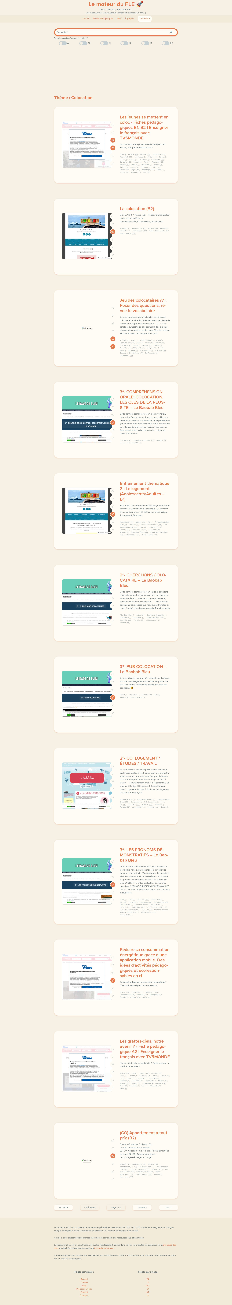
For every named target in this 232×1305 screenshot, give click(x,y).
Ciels (134, 1073)
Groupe (146, 345)
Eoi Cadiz (133, 902)
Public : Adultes (127, 233)
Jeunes (157, 164)
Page (135, 170)
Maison (162, 1081)
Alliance (145, 154)
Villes (123, 1088)
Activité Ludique (147, 340)
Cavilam (151, 157)
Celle (123, 899)
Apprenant (126, 157)
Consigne (125, 162)
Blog (119, 19)
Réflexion (138, 353)
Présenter (160, 350)
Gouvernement (138, 530)
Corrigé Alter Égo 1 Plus (155, 617)
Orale (164, 807)
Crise (123, 1076)
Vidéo (124, 697)
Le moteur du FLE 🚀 (116, 4)
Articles (159, 343)
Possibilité (134, 1086)
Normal (135, 997)
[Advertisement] (116, 66)
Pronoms (147, 910)
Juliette (124, 167)
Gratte (130, 1078)
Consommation (127, 995)
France (124, 164)
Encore (165, 1076)
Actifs (123, 154)
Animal (149, 343)
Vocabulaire (126, 355)
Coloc (132, 159)
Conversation (140, 231)
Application (137, 992)
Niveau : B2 (157, 1169)
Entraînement (155, 527)
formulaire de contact (104, 1248)
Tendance (136, 172)
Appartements (158, 154)
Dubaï (155, 1076)
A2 (113, 155)
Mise (156, 167)
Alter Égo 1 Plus (127, 615)
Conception (157, 159)
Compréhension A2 (146, 799)
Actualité (125, 228)
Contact (84, 1292)
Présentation (146, 350)
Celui (131, 899)
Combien (133, 525)
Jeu (123, 348)
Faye (146, 162)
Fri (122, 1078)
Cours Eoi (125, 620)
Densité (133, 1076)
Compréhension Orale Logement (144, 802)
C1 (112, 132)
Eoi (123, 902)
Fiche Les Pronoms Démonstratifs (148, 905)
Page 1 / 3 (116, 1207)
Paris (123, 1086)
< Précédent (89, 1207)
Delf (143, 527)
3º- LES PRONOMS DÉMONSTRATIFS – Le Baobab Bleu (144, 855)
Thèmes (124, 623)
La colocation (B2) (137, 209)
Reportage (148, 170)
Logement (154, 530)
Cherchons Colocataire (156, 615)
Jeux (132, 348)
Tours (144, 1086)
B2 (113, 140)
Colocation (143, 159)
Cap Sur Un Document (143, 1167)
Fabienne (159, 804)
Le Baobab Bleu (154, 907)
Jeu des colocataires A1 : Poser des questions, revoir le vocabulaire (143, 305)
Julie (141, 348)
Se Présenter (151, 353)
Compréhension (127, 799)
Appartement (126, 1167)
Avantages (140, 157)
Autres (140, 615)
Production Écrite (139, 532)
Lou (160, 348)
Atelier (164, 228)
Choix (123, 159)
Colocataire (125, 617)
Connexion (145, 19)
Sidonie (160, 170)
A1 (112, 163)
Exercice (147, 804)
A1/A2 (134, 340)
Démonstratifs (157, 899)
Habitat (135, 164)
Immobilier (146, 164)
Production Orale (158, 532)
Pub (156, 695)
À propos (129, 19)
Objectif (135, 1083)
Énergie (124, 997)
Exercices (146, 902)
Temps (124, 172)
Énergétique (156, 995)
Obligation (160, 1083)
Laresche (124, 1081)
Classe (144, 1073)
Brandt (123, 695)
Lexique (151, 348)
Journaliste (154, 1078)
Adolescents (138, 228)
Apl (150, 522)
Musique (133, 350)
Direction (142, 995)
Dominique (144, 1076)
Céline (162, 157)
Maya (123, 350)
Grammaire (138, 907)
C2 (113, 124)
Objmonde (148, 1083)
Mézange (145, 167)
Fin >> (168, 1207)
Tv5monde (155, 1086)
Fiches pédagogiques (103, 19)
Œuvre (124, 170)
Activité (133, 154)
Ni (122, 443)
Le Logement (152, 620)
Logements (150, 1081)
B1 (112, 147)
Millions (124, 532)
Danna (136, 345)
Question (125, 353)
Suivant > (142, 1207)
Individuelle (141, 1078)
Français (161, 440)
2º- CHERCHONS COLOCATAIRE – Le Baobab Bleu (143, 580)
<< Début (63, 1207)
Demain (137, 162)
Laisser (134, 167)
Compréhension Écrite (151, 525)
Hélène (158, 345)
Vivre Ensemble (134, 443)
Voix (146, 172)
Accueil (85, 19)
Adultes (153, 228)
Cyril (133, 1169)
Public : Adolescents (158, 231)
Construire (156, 1073)
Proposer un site (84, 1289)
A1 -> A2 (124, 340)
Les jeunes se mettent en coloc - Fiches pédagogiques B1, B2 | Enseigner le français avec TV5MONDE (144, 127)
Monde (124, 1083)
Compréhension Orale (143, 440)
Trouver (158, 1174)
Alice (139, 343)
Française (157, 162)
